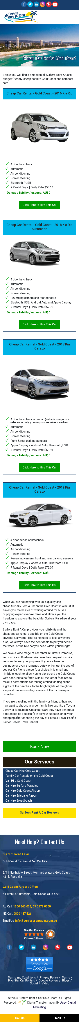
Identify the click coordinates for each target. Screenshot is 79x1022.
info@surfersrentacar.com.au (36, 920)
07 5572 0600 (42, 906)
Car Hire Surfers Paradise (22, 785)
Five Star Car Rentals (21, 980)
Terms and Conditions (22, 977)
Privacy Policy (49, 977)
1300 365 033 (22, 906)
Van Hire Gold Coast (18, 780)
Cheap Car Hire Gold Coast (23, 770)
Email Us (59, 1018)
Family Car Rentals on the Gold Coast (29, 775)
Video (45, 983)
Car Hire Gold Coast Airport (23, 790)
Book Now (39, 746)
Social (34, 983)
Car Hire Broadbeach (19, 800)
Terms (66, 977)
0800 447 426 (22, 913)
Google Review (48, 980)
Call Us (20, 1018)
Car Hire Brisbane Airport (21, 795)
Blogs (66, 980)
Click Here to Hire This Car (39, 205)
